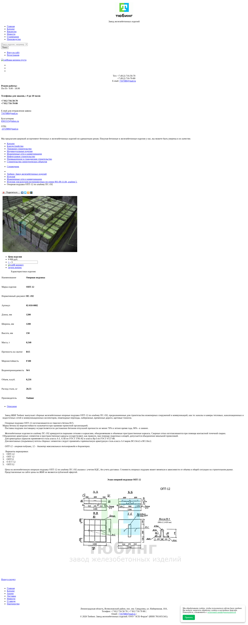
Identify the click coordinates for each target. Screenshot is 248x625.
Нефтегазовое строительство (21, 156)
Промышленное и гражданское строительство (29, 159)
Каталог (11, 29)
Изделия (11, 176)
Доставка (11, 596)
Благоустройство (15, 146)
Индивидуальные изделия (19, 151)
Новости (11, 34)
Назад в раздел (8, 579)
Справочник (13, 166)
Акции (10, 593)
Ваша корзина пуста (16, 60)
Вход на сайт (13, 52)
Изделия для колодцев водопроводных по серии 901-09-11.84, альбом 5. (42, 182)
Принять (189, 617)
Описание (12, 406)
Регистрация (13, 55)
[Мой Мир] (31, 192)
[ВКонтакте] (22, 192)
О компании (13, 36)
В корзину (19, 265)
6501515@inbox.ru (10, 121)
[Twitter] (25, 192)
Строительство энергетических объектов (27, 161)
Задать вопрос (15, 267)
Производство (14, 39)
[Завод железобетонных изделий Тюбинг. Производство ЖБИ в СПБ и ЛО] (124, 16)
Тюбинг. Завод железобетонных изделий (27, 174)
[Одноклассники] (28, 192)
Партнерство (13, 604)
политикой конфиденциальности (222, 612)
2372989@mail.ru (10, 129)
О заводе (11, 601)
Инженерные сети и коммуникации (24, 154)
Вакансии (12, 31)
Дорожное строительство (19, 148)
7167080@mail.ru (127, 81)
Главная (11, 26)
